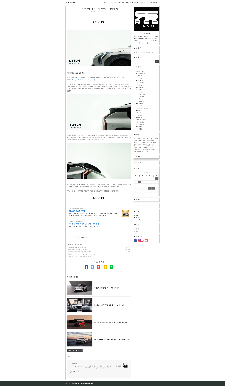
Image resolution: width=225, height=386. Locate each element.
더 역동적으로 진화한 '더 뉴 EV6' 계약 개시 (77, 248)
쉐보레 (139, 145)
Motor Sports (140, 117)
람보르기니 (146, 140)
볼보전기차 (151, 138)
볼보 (142, 147)
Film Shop (141, 96)
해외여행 (139, 129)
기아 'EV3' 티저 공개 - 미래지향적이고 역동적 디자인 (99, 8)
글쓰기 (137, 231)
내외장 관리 (142, 94)
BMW (138, 138)
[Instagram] (139, 240)
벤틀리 (154, 143)
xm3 (145, 147)
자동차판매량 (137, 147)
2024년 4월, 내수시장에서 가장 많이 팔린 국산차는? (79, 256)
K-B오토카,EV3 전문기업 (77, 211)
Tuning (141, 99)
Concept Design (141, 120)
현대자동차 (149, 143)
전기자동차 (145, 151)
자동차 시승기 (140, 83)
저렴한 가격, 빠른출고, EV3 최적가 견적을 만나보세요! (84, 226)
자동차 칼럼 (140, 80)
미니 (146, 138)
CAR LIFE (139, 76)
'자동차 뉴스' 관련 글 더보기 (75, 351)
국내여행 (139, 126)
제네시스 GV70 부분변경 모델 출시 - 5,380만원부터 (78, 250)
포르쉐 (135, 143)
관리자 (137, 229)
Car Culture (140, 106)
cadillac (144, 143)
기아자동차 (154, 149)
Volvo (139, 143)
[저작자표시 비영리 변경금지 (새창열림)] (87, 237)
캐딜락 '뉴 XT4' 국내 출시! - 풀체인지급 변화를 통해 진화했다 (80, 254)
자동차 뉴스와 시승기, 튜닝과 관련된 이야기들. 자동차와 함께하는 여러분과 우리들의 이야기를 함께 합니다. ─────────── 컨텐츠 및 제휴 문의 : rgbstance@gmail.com (96, 367)
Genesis (140, 140)
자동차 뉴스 (95, 12)
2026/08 (146, 172)
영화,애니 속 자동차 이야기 (144, 108)
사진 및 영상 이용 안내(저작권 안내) (144, 52)
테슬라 (135, 140)
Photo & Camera (141, 122)
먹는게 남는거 (140, 124)
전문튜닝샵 (140, 92)
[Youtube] (143, 240)
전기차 (135, 145)
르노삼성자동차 (146, 149)
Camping (139, 115)
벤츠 (135, 138)
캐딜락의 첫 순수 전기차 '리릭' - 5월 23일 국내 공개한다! (79, 252)
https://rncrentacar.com (75, 221)
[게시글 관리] (76, 237)
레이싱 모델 (140, 103)
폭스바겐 (142, 138)
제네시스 (152, 145)
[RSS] (146, 240)
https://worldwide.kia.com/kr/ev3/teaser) (83, 80)
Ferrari (148, 145)
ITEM (140, 78)
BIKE (138, 110)
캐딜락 (156, 138)
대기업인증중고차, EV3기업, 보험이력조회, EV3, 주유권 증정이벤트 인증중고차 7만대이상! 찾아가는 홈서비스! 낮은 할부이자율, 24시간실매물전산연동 (93, 214)
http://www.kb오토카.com (76, 208)
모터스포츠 (150, 147)
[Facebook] (136, 240)
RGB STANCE (71, 2)
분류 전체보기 (139, 71)
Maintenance (142, 101)
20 (149, 188)
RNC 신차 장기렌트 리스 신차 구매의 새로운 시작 (84, 224)
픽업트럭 (139, 151)
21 (153, 188)
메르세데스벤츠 (138, 149)
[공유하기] (73, 237)
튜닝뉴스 (139, 85)
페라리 (143, 145)
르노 (135, 151)
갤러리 (139, 89)
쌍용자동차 (152, 140)
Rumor (139, 113)
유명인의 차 (140, 87)
